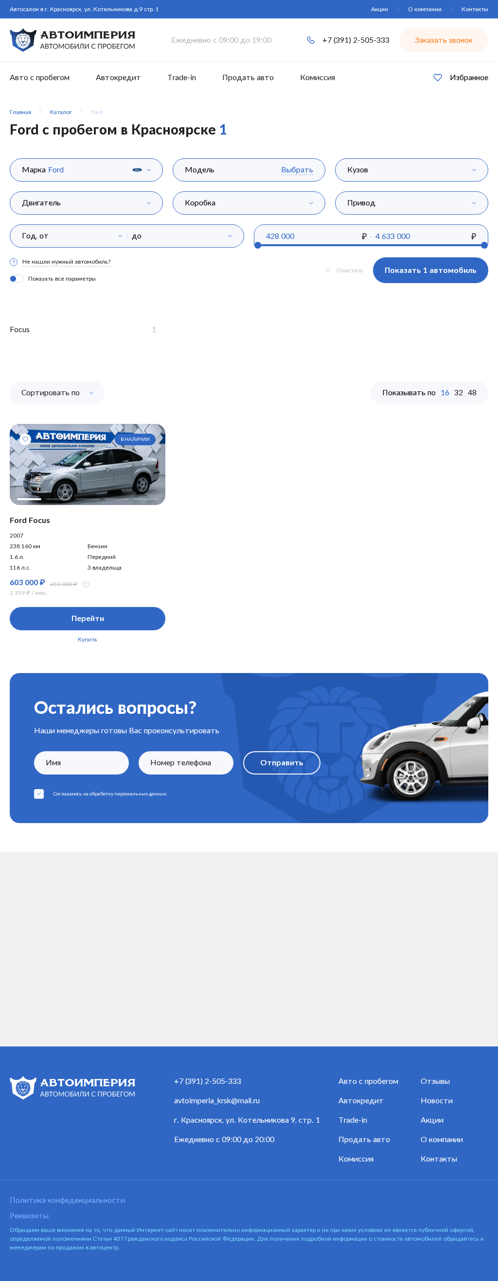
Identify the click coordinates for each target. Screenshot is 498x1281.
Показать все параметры (62, 279)
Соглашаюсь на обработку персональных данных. (110, 794)
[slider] (257, 245)
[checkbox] (39, 794)
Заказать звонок (444, 40)
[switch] (16, 279)
